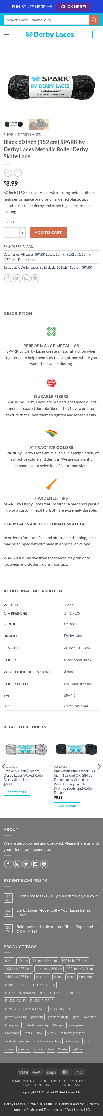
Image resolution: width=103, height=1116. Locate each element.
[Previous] (12, 86)
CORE (9, 985)
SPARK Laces (44, 254)
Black (68, 660)
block (70, 977)
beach (58, 977)
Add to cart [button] (17, 792)
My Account (32, 1084)
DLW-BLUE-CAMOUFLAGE (25, 1009)
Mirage (58, 1025)
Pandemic (12, 1033)
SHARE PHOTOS (24, 1081)
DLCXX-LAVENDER (64, 993)
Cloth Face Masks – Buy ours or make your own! (58, 895)
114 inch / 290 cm (49, 969)
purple (51, 1033)
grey (75, 1017)
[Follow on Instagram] (17, 864)
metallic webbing (37, 1025)
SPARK (87, 267)
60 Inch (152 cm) (68, 254)
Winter (63, 1049)
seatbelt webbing (17, 1041)
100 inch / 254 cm (75, 961)
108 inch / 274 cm (18, 969)
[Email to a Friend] (26, 278)
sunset (39, 1049)
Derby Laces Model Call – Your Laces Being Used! (53, 912)
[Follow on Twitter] (26, 864)
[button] (7, 35)
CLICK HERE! (73, 6)
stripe (9, 1049)
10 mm (23, 961)
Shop (8, 135)
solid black (47, 267)
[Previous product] (18, 173)
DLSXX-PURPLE (42, 1001)
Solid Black (82, 660)
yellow (77, 1049)
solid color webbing (47, 1041)
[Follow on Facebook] (8, 864)
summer (24, 1049)
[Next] (91, 86)
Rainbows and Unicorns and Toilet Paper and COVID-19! (55, 929)
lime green (12, 1025)
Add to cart (48, 232)
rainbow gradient (72, 1033)
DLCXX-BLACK (44, 985)
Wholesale (73, 1084)
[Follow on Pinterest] (44, 864)
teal (51, 1049)
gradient (37, 1017)
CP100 (23, 985)
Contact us (80, 1081)
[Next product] (8, 173)
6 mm (9, 961)
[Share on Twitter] (17, 278)
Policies (53, 1084)
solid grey (73, 1041)
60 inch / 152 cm (68, 267)
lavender (90, 1017)
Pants (28, 1033)
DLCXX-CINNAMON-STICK (25, 993)
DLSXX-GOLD (15, 1001)
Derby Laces (29, 135)
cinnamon (86, 977)
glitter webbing (16, 1017)
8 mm (68, 671)
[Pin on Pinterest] (35, 278)
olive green (76, 1025)
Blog (43, 1081)
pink (39, 1033)
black (15, 267)
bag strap (43, 977)
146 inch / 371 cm (18, 977)
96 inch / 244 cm (45, 961)
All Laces (27, 254)
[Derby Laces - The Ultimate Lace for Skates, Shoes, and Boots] (51, 34)
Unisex (69, 624)
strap (88, 1041)
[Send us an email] (35, 864)
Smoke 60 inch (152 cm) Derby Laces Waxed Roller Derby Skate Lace (24, 775)
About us (59, 1081)
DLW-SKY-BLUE (62, 1009)
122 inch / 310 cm (80, 969)
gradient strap (58, 1017)
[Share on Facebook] (8, 278)
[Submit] (94, 20)
